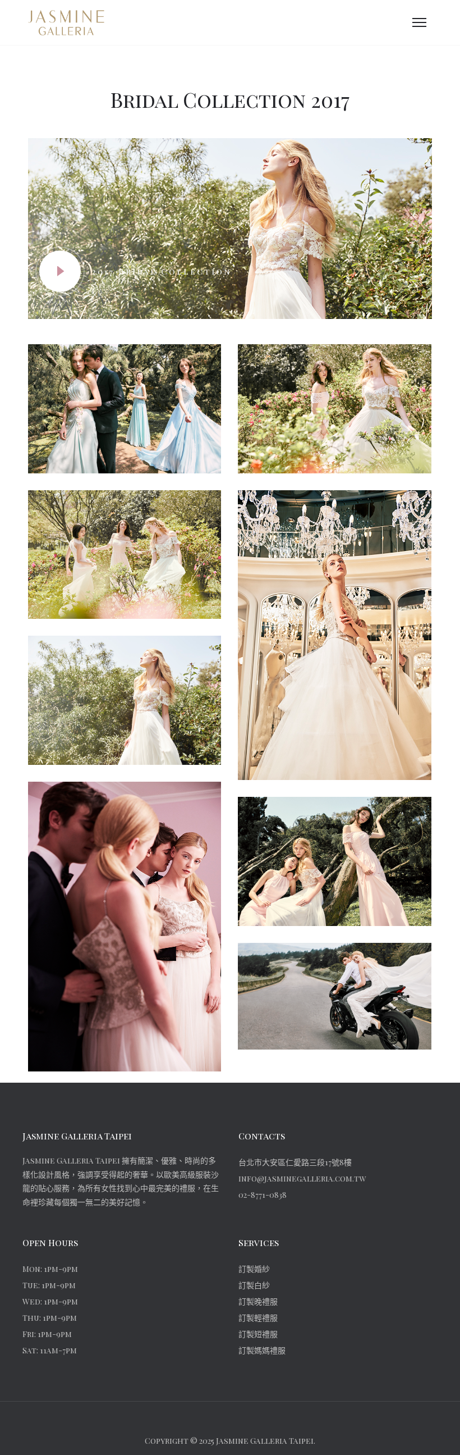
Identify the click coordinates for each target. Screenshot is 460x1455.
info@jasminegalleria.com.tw (302, 1178)
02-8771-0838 (262, 1194)
